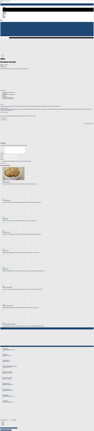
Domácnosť (4, 13)
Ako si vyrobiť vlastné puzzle (6, 430)
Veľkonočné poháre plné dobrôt (8, 305)
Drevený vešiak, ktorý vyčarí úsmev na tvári (10, 366)
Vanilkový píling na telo (6, 182)
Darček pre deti (5, 348)
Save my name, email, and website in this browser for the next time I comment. (17, 161)
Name (1, 155)
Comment (2, 153)
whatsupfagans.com (90, 123)
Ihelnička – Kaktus (6, 250)
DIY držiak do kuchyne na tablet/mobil (9, 324)
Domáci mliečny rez (6, 360)
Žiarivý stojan (5, 354)
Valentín (6, 9)
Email (1, 157)
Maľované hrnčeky (6, 269)
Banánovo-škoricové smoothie (7, 371)
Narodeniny (6, 8)
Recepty (4, 16)
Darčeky (4, 7)
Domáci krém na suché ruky (7, 377)
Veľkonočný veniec (6, 218)
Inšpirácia (4, 12)
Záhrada (4, 17)
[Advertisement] (33, 46)
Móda (3, 15)
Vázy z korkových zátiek (6, 200)
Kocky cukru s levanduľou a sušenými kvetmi (8, 428)
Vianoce (6, 11)
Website (2, 159)
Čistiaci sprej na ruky (6, 232)
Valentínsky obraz (5, 401)
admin (1, 65)
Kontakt (10, 420)
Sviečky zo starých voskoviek (7, 287)
